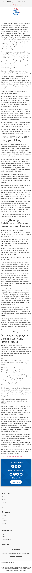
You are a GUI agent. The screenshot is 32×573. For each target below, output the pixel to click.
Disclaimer (4, 523)
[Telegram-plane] (19, 466)
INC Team (4, 515)
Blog (3, 534)
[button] (16, 19)
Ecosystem (4, 504)
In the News (4, 520)
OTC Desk (4, 502)
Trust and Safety (5, 544)
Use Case (4, 499)
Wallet (3, 536)
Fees (3, 518)
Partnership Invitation (6, 539)
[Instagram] (14, 474)
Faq (2, 507)
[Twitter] (17, 474)
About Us (4, 526)
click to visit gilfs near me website (11, 456)
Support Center (5, 542)
